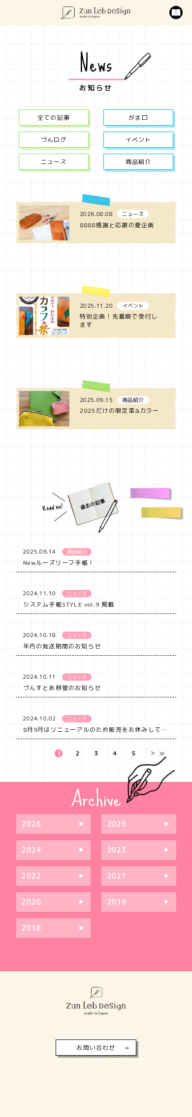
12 (38, 890)
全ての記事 (53, 117)
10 (123, 890)
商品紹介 (139, 162)
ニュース (54, 162)
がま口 (138, 117)
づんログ (54, 139)
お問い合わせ (95, 1047)
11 (138, 890)
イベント (139, 139)
